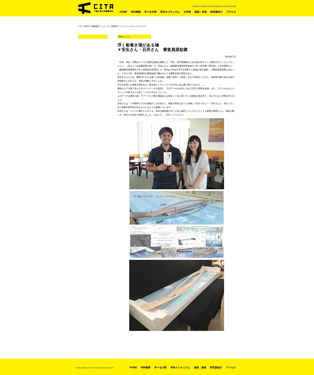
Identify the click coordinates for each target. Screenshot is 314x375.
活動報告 (95, 26)
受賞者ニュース (118, 26)
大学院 (187, 11)
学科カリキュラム (170, 11)
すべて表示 (84, 26)
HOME (123, 11)
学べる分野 (150, 11)
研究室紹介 (216, 11)
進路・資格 (200, 11)
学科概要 (136, 11)
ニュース (105, 26)
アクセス (231, 11)
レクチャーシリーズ (136, 26)
